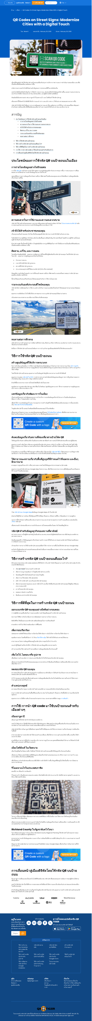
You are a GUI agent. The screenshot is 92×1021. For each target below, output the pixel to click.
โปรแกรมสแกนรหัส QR (69, 223)
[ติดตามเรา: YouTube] (34, 923)
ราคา (46, 987)
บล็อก (18, 10)
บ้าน (12, 10)
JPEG (13, 522)
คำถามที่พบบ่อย (16, 981)
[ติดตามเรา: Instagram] (39, 923)
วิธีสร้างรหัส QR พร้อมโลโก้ (70, 955)
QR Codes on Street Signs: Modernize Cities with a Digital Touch (44, 10)
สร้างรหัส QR (39, 3)
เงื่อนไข (66, 978)
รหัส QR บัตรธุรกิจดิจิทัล (53, 946)
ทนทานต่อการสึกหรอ (27, 136)
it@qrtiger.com (32, 981)
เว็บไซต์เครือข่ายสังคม (54, 412)
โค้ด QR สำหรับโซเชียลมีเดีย (23, 405)
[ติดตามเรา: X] (50, 923)
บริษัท (46, 978)
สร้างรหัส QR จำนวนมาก (69, 946)
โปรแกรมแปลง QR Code (54, 962)
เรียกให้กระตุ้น (41, 637)
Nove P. (26, 31)
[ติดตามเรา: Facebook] (45, 923)
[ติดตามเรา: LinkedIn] (29, 923)
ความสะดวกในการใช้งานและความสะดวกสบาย (35, 124)
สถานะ (46, 983)
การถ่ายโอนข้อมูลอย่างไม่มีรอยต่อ (31, 121)
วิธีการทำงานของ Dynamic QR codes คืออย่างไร (23, 948)
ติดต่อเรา (14, 983)
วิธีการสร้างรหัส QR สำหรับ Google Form (54, 956)
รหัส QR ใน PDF (28, 377)
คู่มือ (12, 978)
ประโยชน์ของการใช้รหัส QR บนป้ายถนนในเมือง (31, 119)
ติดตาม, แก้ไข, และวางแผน (28, 130)
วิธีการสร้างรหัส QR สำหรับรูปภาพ (24, 956)
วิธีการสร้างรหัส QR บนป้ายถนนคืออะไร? (29, 144)
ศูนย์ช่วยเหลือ (15, 985)
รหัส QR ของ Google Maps (23, 512)
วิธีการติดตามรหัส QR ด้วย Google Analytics (23, 964)
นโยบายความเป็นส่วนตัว (71, 985)
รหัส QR (18, 171)
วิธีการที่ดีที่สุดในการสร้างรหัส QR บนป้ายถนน (30, 147)
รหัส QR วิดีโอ (56, 452)
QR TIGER (21, 569)
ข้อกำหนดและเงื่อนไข (71, 981)
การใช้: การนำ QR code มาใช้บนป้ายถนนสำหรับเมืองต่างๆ (34, 150)
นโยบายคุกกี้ (68, 987)
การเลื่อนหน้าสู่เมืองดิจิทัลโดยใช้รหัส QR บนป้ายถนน (32, 153)
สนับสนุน (30, 978)
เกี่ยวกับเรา (47, 981)
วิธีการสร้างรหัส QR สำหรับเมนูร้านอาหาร (39, 963)
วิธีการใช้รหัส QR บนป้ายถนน (25, 141)
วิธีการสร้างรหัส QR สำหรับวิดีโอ (39, 955)
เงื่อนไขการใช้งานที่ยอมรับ (72, 983)
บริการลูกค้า (74, 366)
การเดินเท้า (64, 698)
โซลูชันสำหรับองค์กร (51, 985)
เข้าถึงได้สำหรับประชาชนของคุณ (30, 127)
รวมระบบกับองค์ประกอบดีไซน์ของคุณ (32, 133)
